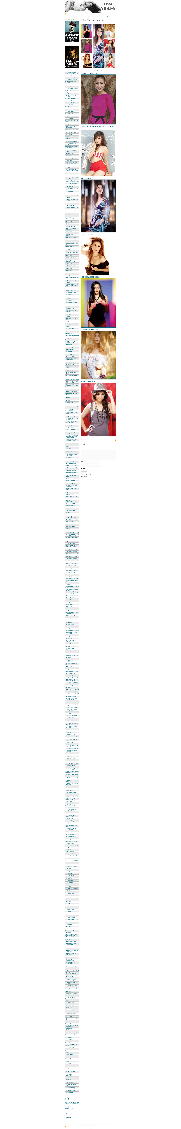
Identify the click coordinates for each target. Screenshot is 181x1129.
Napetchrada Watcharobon (70, 617)
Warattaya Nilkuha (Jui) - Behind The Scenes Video (71, 1026)
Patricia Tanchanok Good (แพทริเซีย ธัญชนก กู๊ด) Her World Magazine (72, 1106)
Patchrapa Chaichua (69, 742)
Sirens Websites (68, 877)
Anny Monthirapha (69, 113)
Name (82, 461)
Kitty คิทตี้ (67, 446)
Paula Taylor (67, 754)
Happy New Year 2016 (69, 347)
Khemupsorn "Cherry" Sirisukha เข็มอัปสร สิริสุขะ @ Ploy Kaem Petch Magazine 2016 (71, 436)
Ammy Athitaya (68, 92)
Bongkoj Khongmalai (69, 191)
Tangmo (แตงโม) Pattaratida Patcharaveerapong (70, 944)
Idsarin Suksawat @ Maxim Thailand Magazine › (101, 16)
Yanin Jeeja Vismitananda (70, 1054)
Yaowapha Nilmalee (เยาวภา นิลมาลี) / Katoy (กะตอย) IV (71, 1059)
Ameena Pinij (68, 86)
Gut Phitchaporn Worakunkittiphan (72, 335)
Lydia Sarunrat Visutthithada (70, 472)
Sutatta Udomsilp (68, 922)
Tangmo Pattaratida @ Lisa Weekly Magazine (70, 954)
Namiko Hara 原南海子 (69, 593)
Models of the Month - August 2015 (72, 551)
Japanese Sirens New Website (71, 391)
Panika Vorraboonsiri (69, 729)
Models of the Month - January (71, 558)
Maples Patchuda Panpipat (70, 483)
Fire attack (67, 306)
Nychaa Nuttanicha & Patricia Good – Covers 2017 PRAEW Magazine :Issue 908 (72, 1103)
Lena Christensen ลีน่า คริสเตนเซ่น (72, 461)
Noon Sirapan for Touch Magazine (72, 677)
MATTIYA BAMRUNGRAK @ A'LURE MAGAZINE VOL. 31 (70, 501)
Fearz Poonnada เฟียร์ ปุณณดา (71, 302)
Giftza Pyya (67, 326)
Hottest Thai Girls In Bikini (70, 354)
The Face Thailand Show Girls (71, 985)
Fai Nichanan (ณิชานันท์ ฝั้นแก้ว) (71, 292)
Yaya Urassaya (68, 1063)
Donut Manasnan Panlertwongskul (72, 277)
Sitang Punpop (68, 886)
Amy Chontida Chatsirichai (70, 102)
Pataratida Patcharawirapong (71, 736)
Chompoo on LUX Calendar (70, 257)
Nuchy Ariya (67, 687)
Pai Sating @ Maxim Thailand (71, 707)
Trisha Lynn (67, 1000)
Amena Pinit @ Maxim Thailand (71, 88)
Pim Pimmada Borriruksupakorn (71, 776)
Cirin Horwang (68, 266)
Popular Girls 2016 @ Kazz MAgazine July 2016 (70, 810)
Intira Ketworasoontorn (69, 364)
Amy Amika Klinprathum (70, 98)
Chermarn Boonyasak (69, 246)
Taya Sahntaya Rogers (69, 957)
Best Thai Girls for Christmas (70, 185)
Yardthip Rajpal (68, 1061)
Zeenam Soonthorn (69, 1092)
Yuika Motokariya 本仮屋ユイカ (71, 1088)
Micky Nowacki (68, 524)
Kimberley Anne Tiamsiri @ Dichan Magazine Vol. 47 (70, 440)
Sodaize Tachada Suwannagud (71, 888)
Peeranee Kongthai (69, 761)
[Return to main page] (90, 12)
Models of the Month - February (71, 554)
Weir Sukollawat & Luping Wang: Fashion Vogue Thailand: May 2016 (71, 1032)
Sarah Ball (67, 864)
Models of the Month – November (71, 578)
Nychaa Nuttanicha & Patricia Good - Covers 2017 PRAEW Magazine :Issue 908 (71, 702)
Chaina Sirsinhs (68, 221)
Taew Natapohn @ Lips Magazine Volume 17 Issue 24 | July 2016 (71, 929)
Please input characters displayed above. (88, 470)
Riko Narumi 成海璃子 (69, 843)
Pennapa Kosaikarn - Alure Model (71, 763)
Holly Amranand (86, 178)
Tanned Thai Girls (68, 956)
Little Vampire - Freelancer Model (71, 463)
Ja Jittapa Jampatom (69, 370)
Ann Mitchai (67, 106)
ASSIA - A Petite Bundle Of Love (71, 139)
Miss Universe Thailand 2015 (71, 537)
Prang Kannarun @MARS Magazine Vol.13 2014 (70, 816)
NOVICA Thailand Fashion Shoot (71, 682)
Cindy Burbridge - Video (70, 265)
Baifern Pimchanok (69, 155)
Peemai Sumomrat (69, 760)
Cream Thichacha (87, 235)
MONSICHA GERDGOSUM (90, 277)
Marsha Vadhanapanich (70, 492)
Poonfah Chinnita (68, 807)
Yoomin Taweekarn (69, 1082)
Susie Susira (67, 921)
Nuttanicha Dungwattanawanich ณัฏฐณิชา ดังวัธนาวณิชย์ (71, 699)
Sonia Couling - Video (69, 891)
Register (66, 1113)
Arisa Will (67, 130)
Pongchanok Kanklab (69, 803)
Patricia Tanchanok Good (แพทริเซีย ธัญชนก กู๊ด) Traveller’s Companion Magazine (72, 1099)
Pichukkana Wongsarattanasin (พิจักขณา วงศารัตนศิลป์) (71, 769)
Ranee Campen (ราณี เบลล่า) (71, 836)
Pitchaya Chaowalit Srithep (70, 792)
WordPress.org (68, 1118)
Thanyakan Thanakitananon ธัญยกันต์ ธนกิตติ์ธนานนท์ (71, 980)
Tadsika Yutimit (68, 926)
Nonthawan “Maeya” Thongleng (71, 671)
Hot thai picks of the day (70, 352)
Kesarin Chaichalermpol (70, 429)
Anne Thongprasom (69, 109)
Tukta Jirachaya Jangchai (70, 1005)
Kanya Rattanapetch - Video (70, 416)
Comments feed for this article (110, 439)
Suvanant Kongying (69, 924)
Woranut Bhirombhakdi (69, 1047)
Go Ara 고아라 (68, 331)
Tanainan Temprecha (69, 939)
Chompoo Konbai (68, 255)
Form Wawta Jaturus (69, 313)
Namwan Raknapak (69, 602)
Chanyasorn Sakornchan (70, 232)
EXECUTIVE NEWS (69, 290)
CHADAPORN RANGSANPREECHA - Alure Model (71, 218)
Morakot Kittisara (68, 584)
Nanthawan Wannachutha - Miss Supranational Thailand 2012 (71, 613)
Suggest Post (98, 13)
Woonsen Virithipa (69, 1037)
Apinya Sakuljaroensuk (69, 122)
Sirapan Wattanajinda (69, 871)
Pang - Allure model (69, 721)
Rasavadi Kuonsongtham (70, 838)
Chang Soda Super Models (70, 226)
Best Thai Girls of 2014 (69, 186)
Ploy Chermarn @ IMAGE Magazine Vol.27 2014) (70, 799)
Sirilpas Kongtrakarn (69, 882)
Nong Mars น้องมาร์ (69, 666)
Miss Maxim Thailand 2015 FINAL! (72, 532)
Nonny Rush (67, 669)
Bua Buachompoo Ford (69, 205)
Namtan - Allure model (69, 597)
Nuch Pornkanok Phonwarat (70, 685)
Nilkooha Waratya (68, 653)
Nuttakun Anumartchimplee (70, 696)
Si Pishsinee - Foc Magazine (70, 870)
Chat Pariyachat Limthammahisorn (72, 239)
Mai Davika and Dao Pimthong (71, 478)
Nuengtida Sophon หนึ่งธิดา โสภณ (72, 689)
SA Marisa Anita (68, 849)
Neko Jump (67, 646)
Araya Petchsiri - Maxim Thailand (71, 129)
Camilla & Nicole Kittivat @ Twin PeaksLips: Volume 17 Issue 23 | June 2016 (71, 211)
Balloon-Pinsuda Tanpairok (70, 160)
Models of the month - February (71, 556)
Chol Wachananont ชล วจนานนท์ (71, 250)
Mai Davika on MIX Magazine (71, 480)
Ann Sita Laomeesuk (69, 108)
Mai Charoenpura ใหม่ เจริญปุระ (71, 474)
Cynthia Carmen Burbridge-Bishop (72, 272)
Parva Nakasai (68, 732)
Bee (66, 173)
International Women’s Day (70, 360)
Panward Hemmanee (69, 730)
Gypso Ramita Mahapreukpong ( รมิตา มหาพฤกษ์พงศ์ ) (71, 342)
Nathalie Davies (68, 635)
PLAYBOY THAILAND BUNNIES (71, 796)
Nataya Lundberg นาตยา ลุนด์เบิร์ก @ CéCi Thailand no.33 (72, 633)
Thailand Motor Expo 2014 (70, 977)
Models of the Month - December (71, 553)
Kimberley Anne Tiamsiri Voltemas (72, 442)
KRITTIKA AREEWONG (90, 330)
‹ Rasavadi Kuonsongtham (86, 16)
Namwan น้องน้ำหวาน (69, 604)
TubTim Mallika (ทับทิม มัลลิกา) (71, 1004)
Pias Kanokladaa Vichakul (70, 767)
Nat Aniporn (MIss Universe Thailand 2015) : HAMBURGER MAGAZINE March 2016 (71, 619)
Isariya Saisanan (68, 368)
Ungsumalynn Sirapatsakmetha (71, 1009)
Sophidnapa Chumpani (69, 893)
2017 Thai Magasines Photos (71, 77)
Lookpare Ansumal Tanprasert (71, 465)
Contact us (104, 13)
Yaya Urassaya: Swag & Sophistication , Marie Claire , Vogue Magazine (71, 1068)
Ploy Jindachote (68, 801)
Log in (66, 1114)
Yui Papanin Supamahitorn (70, 1087)
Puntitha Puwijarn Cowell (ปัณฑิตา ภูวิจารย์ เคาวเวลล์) (72, 829)
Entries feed (67, 1115)
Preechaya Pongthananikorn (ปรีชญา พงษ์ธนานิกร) (71, 821)
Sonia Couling (68, 890)
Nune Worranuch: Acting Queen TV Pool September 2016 (71, 692)
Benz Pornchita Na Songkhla (71, 183)
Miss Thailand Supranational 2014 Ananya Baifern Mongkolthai (72, 535)
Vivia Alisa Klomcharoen (70, 1016)
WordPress (87, 1126)
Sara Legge (67, 858)
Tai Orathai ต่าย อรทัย (69, 932)
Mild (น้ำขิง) (67, 528)
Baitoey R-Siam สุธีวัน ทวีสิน (70, 158)
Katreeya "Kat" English (69, 425)
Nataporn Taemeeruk (69, 628)
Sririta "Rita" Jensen (69, 895)
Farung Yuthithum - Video (70, 300)
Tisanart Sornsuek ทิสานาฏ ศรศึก (71, 993)
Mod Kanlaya (68, 541)
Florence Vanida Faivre (69, 308)
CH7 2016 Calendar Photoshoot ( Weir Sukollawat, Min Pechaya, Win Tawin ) (71, 214)
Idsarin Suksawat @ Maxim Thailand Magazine (70, 359)
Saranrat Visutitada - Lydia (70, 866)
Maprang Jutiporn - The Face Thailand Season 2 (71, 486)
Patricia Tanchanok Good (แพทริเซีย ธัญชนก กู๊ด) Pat (71, 746)
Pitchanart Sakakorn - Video (70, 790)
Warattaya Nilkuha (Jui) (69, 1023)
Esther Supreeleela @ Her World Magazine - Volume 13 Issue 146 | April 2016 (71, 285)
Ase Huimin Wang (68, 134)
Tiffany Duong (68, 991)
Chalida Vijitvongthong (89, 73)
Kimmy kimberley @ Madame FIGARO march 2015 (71, 444)
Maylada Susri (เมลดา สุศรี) (70, 503)
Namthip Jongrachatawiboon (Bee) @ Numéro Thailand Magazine (71, 600)
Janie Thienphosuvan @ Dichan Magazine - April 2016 (71, 382)
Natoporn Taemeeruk (69, 636)
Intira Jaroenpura (68, 362)
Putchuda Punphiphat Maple (70, 832)
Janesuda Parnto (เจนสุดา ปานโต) (72, 379)
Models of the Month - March (70, 565)
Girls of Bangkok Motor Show (71, 330)
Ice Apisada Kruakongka (70, 356)
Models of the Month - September (71, 575)
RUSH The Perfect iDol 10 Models (72, 847)
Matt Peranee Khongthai (70, 499)
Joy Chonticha (68, 400)
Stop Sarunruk (68, 901)
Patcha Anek (67, 737)
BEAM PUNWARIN (69, 167)
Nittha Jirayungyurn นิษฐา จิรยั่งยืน (71, 655)
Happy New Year (68, 346)
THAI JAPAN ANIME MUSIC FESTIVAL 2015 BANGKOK (70, 966)
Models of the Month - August (71, 549)
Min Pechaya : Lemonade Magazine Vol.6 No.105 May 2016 (71, 530)
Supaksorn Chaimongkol (70, 917)
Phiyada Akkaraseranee (70, 765)
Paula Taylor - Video (69, 756)
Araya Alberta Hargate (69, 124)
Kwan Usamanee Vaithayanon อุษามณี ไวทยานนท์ (71, 455)
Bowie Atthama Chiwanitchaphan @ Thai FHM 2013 (71, 200)
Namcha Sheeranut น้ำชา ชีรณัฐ (71, 592)
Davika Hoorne (68, 273)
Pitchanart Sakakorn (69, 788)
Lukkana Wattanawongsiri (70, 468)
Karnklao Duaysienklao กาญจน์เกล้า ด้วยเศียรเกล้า (71, 422)
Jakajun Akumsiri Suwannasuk (71, 375)
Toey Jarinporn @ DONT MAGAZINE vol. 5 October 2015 (71, 995)
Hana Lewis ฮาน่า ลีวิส (69, 344)
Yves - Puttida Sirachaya (70, 1090)
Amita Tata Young (68, 90)
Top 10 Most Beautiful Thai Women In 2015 (70, 998)
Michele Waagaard (69, 521)
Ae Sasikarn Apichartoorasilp (71, 79)
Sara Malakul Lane (69, 863)
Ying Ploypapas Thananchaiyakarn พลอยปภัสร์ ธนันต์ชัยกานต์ (71, 1078)
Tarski (93, 1126)
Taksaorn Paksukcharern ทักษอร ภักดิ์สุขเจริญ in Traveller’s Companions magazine (71, 935)
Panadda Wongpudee (69, 717)
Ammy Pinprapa (68, 93)
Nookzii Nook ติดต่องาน (70, 673)
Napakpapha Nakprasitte (70, 615)
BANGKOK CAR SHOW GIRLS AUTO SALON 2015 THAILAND (71, 163)
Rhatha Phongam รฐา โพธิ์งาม (71, 841)
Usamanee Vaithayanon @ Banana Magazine (70, 1014)
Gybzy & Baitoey (68, 337)
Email (82, 463)
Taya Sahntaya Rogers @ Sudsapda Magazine (70, 963)
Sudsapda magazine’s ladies (71, 905)
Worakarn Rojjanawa (88, 381)
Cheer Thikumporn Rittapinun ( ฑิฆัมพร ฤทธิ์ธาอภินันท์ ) (71, 241)
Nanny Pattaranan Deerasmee (71, 610)
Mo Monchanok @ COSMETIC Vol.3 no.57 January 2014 (71, 540)
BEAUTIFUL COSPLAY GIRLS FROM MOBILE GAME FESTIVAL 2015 (71, 170)
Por (66, 812)
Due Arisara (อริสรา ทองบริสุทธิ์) (71, 280)
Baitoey (66, 156)
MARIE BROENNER (69, 491)
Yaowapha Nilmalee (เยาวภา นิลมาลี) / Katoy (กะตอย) (71, 1057)
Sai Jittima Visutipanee (69, 851)
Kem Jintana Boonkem (69, 427)
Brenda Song (68, 202)
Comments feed (68, 1117)
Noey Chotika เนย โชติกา (70, 659)
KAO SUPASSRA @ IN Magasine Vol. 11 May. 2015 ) (71, 419)
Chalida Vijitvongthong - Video (71, 224)
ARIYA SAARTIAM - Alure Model (71, 132)
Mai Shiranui (67, 482)
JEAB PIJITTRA (68, 396)
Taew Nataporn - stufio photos (71, 930)
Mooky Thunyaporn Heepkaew (71, 583)
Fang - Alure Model (69, 294)
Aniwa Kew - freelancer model (71, 104)
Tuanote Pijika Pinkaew (70, 1002)
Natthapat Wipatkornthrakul (70, 643)
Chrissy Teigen (68, 258)
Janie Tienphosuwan (69, 388)
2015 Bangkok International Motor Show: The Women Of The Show (71, 73)
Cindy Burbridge (68, 263)
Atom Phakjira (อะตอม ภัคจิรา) (71, 141)
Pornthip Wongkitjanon (69, 813)
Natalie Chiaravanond (69, 624)
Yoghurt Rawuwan (69, 1080)
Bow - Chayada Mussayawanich (71, 195)
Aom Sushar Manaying (69, 118)
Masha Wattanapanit (69, 494)
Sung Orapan (68, 911)
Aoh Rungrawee (68, 116)
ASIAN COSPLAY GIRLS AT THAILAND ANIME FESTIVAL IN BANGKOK (71, 137)
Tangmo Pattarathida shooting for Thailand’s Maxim (71, 951)
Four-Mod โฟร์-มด (68, 314)
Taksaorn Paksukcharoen (70, 938)
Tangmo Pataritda (68, 948)
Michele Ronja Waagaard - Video (71, 519)
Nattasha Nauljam (68, 638)
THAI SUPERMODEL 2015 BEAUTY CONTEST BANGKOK (71, 973)
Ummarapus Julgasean (69, 1007)
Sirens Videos (92, 13)
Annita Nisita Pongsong (70, 111)
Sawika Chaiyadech (69, 868)
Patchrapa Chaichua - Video (70, 744)
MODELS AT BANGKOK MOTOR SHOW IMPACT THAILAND (71, 546)
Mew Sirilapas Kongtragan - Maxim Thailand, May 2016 (70, 517)
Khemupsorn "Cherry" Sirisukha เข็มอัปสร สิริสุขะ (71, 433)
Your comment (83, 448)
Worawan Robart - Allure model (71, 1049)
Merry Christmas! (68, 507)
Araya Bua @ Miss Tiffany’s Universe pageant (70, 127)
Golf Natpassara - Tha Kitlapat (71, 333)
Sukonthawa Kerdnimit (69, 909)
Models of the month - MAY (70, 567)
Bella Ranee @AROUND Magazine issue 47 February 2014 (72, 181)
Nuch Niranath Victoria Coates (71, 684)
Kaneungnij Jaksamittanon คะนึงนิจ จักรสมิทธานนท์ (71, 410)
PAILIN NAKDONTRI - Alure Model (72, 712)
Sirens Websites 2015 (69, 880)
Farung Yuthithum (68, 298)
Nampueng (67, 595)
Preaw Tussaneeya (69, 818)
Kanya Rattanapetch (69, 415)
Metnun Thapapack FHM (70, 510)
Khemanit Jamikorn (69, 431)
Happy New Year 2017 (69, 349)
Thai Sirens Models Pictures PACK (72, 970)
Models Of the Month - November (71, 568)
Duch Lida (67, 279)
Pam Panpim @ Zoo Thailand (71, 715)
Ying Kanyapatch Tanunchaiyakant (68, 1075)
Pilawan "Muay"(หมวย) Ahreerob (71, 774)
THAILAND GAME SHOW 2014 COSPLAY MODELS (71, 976)
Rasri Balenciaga (68, 839)
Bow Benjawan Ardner (69, 197)
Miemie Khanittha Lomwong (70, 526)
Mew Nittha (67, 512)
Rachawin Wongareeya (70, 834)
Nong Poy (67, 668)
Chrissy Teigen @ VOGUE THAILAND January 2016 (70, 261)
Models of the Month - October (71, 570)
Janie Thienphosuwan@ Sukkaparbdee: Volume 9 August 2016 (71, 385)
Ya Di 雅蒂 (67, 1050)
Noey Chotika (68, 657)
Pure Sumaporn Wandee (70, 831)
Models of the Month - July (70, 561)
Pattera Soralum (68, 753)
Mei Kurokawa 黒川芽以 (70, 505)
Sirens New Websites (69, 873)
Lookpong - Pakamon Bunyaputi (71, 467)
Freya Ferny (67, 316)
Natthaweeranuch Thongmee (71, 644)
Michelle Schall (68, 523)
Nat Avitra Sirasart (68, 622)
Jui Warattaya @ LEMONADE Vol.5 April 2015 (71, 405)
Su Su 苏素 (67, 903)
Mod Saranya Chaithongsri (70, 543)
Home (82, 13)
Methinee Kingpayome (69, 508)
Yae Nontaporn (68, 1052)
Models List (86, 13)
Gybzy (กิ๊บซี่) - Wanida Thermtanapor (69, 339)
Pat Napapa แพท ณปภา (70, 734)
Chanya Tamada (68, 231)
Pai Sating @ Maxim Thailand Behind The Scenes (71, 710)
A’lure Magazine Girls (69, 153)
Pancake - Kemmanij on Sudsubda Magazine (70, 720)
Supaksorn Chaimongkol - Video (71, 919)
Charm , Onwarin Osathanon (70, 237)
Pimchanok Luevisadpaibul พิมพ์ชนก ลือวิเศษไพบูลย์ (71, 784)
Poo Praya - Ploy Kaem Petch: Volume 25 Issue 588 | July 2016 (71, 805)
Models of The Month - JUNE (71, 563)
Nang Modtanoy (68, 606)
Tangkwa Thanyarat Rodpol (70, 941)
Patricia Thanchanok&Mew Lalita (71, 748)
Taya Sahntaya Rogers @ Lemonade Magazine (70, 960)
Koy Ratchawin (68, 448)
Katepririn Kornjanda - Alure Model (72, 424)
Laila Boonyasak (68, 457)
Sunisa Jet (67, 915)
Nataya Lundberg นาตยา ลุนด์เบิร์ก (72, 630)
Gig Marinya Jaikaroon (69, 328)
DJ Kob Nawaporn (69, 275)
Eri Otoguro (67, 282)
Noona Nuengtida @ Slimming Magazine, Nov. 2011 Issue (71, 680)
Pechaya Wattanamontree (70, 758)
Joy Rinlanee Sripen (69, 402)
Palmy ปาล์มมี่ (68, 713)
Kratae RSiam (68, 450)
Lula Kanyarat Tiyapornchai (70, 470)
